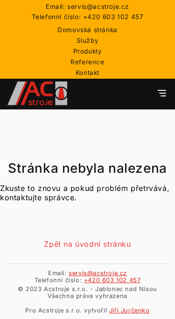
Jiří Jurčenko (129, 310)
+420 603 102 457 (112, 280)
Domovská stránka (87, 30)
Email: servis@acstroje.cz (87, 6)
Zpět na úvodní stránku (87, 244)
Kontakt (87, 72)
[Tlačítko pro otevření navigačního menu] (162, 94)
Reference (87, 62)
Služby (88, 40)
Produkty (87, 51)
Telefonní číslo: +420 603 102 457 (88, 16)
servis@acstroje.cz (98, 273)
